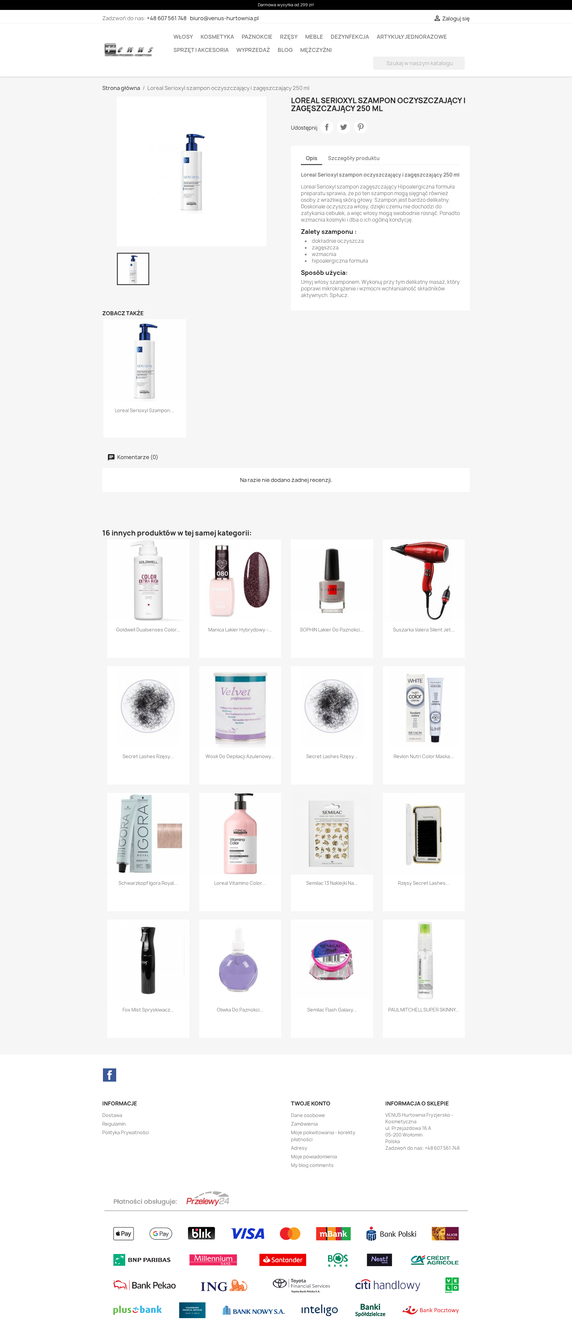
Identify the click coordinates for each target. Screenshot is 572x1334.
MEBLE (314, 36)
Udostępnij (326, 127)
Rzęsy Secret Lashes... (424, 883)
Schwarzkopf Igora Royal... (148, 883)
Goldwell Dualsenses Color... (148, 629)
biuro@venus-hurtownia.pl (224, 18)
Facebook (109, 1075)
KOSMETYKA (217, 36)
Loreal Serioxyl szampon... (144, 410)
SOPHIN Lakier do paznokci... (332, 629)
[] (462, 67)
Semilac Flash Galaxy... (332, 1010)
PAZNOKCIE (257, 36)
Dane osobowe (308, 1115)
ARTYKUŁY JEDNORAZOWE (412, 36)
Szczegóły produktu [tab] (354, 158)
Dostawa (112, 1115)
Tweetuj (343, 127)
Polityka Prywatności (125, 1132)
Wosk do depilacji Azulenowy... (240, 756)
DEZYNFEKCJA (350, 36)
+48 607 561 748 (167, 18)
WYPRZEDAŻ (253, 50)
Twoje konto (310, 1103)
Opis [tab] (311, 158)
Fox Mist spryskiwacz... (148, 1010)
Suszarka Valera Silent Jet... (424, 629)
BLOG (285, 50)
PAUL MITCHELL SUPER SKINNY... (423, 1010)
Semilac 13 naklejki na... (332, 883)
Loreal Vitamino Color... (240, 883)
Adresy (299, 1148)
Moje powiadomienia (314, 1156)
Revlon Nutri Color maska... (424, 756)
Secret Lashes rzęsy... (148, 756)
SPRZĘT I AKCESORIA (201, 50)
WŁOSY (183, 36)
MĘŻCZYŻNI (316, 50)
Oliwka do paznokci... (240, 1010)
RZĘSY (289, 36)
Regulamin (114, 1124)
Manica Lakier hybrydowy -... (240, 629)
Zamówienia (304, 1124)
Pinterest (360, 127)
